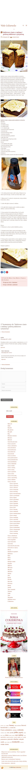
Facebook (2, 272)
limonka (13, 735)
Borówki (23, 725)
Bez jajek (10, 431)
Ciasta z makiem (11, 479)
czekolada (20, 730)
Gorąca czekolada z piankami (10, 284)
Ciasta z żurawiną (14, 533)
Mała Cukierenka (17, 767)
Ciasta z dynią (11, 469)
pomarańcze (4, 739)
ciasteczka (12, 727)
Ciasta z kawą (11, 473)
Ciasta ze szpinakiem (12, 537)
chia (9, 727)
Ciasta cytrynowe (12, 443)
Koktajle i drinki (11, 561)
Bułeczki (10, 439)
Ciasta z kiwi (13, 507)
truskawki (16, 741)
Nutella (9, 573)
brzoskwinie (4, 727)
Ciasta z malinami (14, 511)
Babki (9, 426)
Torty (9, 595)
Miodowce (18, 278)
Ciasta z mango (13, 515)
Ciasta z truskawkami (15, 527)
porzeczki (10, 739)
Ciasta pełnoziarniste (12, 457)
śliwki (7, 744)
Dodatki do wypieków (13, 551)
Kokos (9, 559)
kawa (2, 735)
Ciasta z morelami (14, 519)
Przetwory (10, 583)
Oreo (9, 575)
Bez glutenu (10, 430)
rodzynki (21, 739)
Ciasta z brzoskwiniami (15, 493)
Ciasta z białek (11, 465)
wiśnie (2, 744)
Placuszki (10, 581)
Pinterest (7, 272)
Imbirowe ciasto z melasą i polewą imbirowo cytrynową (13, 33)
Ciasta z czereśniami (14, 495)
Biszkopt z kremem (12, 435)
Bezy (9, 433)
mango (25, 735)
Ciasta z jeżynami (14, 505)
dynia (8, 732)
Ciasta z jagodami (14, 503)
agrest (5, 725)
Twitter (4, 272)
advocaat (2, 725)
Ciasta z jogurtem (12, 471)
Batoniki (10, 427)
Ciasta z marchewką (12, 477)
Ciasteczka (10, 543)
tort (11, 742)
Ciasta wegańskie (12, 539)
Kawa (9, 555)
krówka (10, 735)
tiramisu (8, 742)
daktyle (5, 732)
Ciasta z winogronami (15, 529)
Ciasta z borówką (14, 491)
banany (11, 725)
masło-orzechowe (10, 737)
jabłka (16, 732)
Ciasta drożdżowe (12, 447)
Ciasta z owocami (12, 481)
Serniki (9, 587)
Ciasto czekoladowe (6, 730)
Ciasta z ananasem (14, 485)
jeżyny (25, 732)
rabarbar (15, 739)
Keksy (9, 557)
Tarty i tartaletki (11, 589)
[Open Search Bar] (23, 25)
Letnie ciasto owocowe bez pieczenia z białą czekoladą (14, 761)
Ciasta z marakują (14, 517)
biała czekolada (18, 725)
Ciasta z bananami (14, 489)
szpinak (5, 742)
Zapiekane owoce (12, 599)
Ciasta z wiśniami (14, 531)
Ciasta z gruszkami (14, 499)
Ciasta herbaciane (12, 449)
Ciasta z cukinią (11, 467)
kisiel (4, 735)
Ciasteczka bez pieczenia (13, 545)
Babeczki (10, 424)
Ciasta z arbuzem (14, 487)
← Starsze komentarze (5, 331)
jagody (21, 732)
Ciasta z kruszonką (12, 475)
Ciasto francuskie (12, 541)
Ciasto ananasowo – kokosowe (8, 763)
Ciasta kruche (11, 453)
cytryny (15, 730)
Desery (9, 549)
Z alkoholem (10, 601)
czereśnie (2, 732)
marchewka (3, 737)
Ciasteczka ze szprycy (13, 547)
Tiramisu (10, 591)
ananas (7, 725)
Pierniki (5, 278)
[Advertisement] (14, 13)
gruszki (11, 732)
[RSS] (2, 768)
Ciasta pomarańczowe (13, 459)
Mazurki (10, 569)
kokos (7, 735)
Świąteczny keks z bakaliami (10, 282)
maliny (20, 735)
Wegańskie (10, 597)
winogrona (22, 742)
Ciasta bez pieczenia (12, 441)
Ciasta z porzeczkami (15, 523)
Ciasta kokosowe (11, 451)
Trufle (9, 593)
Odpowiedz (3, 347)
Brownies (10, 437)
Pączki (9, 577)
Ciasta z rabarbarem (12, 535)
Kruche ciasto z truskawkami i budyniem (11, 759)
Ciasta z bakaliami (12, 463)
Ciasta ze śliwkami (14, 525)
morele (15, 737)
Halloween (10, 553)
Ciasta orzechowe (12, 455)
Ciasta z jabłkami (14, 501)
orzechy (24, 737)
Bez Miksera (9, 278)
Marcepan (10, 567)
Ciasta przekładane (12, 461)
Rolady (9, 585)
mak (16, 735)
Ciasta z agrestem (14, 483)
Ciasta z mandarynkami (15, 513)
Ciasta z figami (13, 497)
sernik (2, 742)
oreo (21, 737)
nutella (19, 737)
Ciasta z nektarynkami (15, 521)
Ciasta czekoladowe (12, 445)
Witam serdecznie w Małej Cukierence (14, 677)
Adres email (9, 411)
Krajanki (10, 563)
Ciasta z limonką (13, 509)
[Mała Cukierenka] (9, 25)
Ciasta (14, 278)
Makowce (10, 565)
